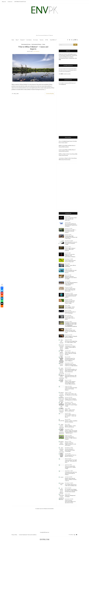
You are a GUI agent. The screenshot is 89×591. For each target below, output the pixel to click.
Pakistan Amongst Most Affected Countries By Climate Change (70, 302)
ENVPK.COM (44, 539)
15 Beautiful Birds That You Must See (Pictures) (70, 455)
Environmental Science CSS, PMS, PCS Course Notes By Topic (70, 376)
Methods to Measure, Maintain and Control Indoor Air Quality (71, 277)
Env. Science (29, 39)
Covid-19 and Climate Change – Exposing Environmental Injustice (71, 296)
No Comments (36, 51)
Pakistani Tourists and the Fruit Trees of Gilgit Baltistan (71, 365)
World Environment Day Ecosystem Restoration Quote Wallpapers (70, 359)
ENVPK (60, 145)
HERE (62, 73)
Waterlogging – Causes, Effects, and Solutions (70, 307)
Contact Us (10, 1)
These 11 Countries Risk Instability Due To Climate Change (70, 467)
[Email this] (2, 303)
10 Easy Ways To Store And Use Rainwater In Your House (71, 394)
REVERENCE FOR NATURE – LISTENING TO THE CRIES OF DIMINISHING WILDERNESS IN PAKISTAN (71, 324)
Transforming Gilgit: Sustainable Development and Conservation (71, 237)
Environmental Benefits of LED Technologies (70, 312)
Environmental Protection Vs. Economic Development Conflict (71, 243)
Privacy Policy (14, 534)
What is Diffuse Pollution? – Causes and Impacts (33, 48)
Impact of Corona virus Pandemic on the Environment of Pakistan (70, 255)
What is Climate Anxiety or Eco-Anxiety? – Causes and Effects (70, 416)
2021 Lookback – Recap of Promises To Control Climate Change (71, 405)
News (17, 39)
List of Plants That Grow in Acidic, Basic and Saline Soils (70, 485)
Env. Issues (35, 39)
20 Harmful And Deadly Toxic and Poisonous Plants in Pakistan (71, 473)
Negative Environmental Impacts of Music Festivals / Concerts (71, 479)
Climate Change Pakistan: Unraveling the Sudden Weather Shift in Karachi (70, 383)
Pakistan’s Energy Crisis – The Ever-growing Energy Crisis (70, 331)
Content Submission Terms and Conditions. (28, 534)
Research (22, 39)
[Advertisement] (44, 25)
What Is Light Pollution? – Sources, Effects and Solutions (70, 249)
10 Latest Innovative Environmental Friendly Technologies (70, 450)
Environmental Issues (26, 44)
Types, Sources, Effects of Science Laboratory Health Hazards (70, 353)
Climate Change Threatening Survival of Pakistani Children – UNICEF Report (71, 432)
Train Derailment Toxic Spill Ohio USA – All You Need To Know (71, 461)
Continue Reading (50, 93)
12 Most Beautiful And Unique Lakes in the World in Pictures (71, 389)
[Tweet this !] (2, 290)
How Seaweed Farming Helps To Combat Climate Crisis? (71, 342)
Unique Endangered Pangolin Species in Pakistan (71, 337)
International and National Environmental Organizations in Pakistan (71, 225)
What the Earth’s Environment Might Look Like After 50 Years (70, 501)
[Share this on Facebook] (2, 288)
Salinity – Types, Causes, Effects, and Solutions (70, 410)
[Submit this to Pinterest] (2, 293)
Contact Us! (63, 84)
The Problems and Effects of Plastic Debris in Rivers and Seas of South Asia (71, 370)
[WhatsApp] (2, 301)
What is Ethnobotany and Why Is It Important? (70, 261)
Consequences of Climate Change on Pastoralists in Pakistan (70, 347)
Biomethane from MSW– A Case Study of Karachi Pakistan (70, 231)
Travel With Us (53, 39)
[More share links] (2, 306)
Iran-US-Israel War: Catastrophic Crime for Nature (70, 318)
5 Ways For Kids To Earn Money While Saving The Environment (70, 290)
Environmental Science (36, 44)
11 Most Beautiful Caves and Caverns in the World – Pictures (70, 271)
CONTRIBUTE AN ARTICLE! (20, 1)
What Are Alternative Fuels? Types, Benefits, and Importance (71, 219)
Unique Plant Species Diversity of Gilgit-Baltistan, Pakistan (71, 438)
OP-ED (46, 39)
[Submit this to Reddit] (2, 295)
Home (13, 39)
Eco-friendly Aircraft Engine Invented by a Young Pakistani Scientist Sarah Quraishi (71, 490)
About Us (4, 1)
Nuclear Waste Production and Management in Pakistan (71, 399)
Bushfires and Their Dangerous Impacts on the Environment (70, 444)
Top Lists (41, 39)
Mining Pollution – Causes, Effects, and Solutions (70, 426)
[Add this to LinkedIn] (2, 298)
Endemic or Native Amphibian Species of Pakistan (71, 421)
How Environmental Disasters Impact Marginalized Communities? (71, 283)
